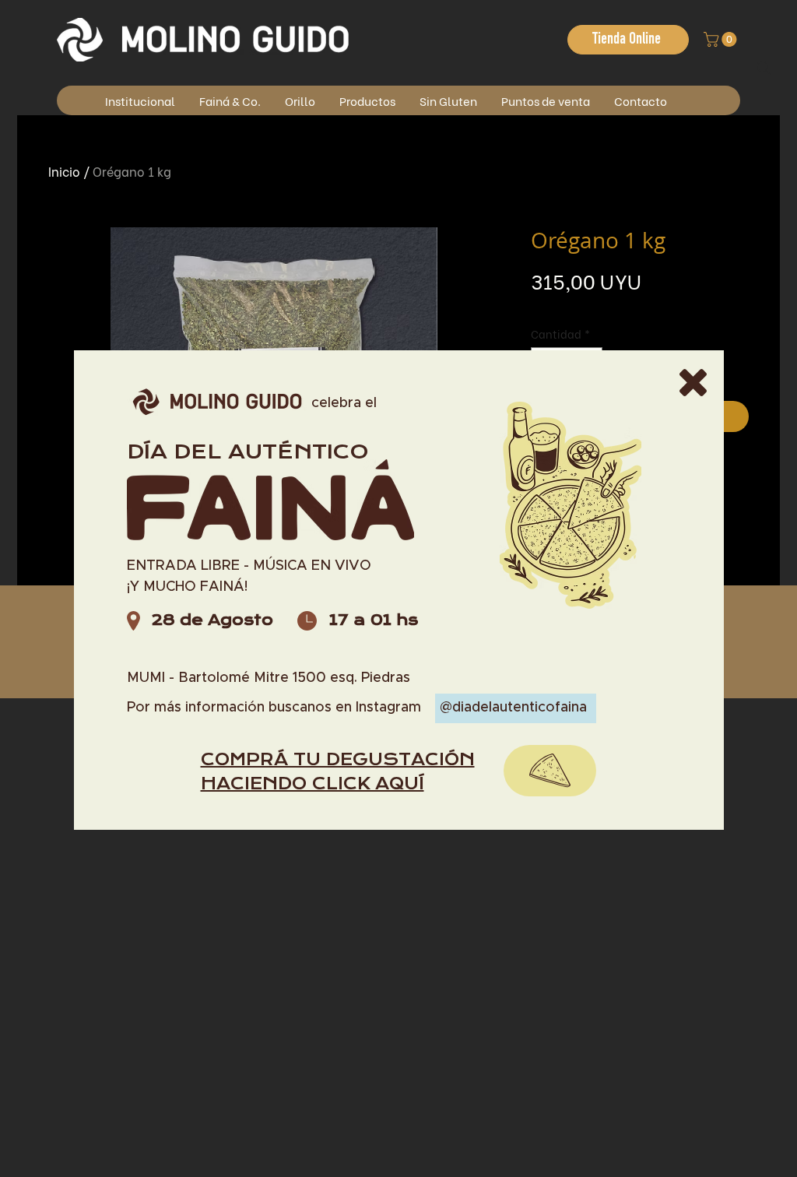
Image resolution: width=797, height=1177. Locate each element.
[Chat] (550, 770)
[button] (693, 382)
